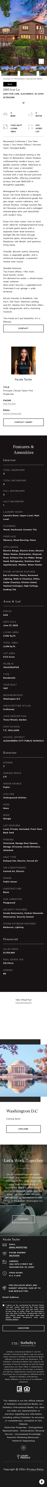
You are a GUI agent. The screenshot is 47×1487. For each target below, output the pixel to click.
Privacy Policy (12, 1319)
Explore (23, 1129)
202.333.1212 (9, 404)
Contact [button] (23, 328)
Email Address (11, 1297)
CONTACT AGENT (23, 422)
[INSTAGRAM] (23, 1447)
